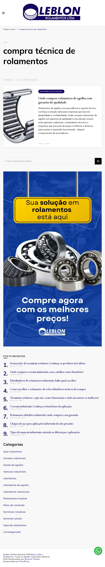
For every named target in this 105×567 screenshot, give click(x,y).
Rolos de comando (13, 505)
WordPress (24, 561)
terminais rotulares (14, 511)
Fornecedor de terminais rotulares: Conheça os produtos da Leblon (47, 363)
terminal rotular (12, 518)
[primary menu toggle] (3, 13)
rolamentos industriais (16, 491)
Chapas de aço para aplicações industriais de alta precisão (41, 423)
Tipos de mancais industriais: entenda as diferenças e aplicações (45, 432)
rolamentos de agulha (51, 91)
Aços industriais (12, 451)
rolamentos (9, 478)
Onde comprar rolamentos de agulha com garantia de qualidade (65, 100)
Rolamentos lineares (15, 498)
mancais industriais (14, 471)
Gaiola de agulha (13, 465)
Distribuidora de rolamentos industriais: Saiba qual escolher (43, 380)
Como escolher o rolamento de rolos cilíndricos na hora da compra (48, 389)
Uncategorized (12, 532)
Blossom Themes (32, 559)
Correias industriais (14, 458)
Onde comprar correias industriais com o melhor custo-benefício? (47, 372)
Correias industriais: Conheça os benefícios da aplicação (41, 406)
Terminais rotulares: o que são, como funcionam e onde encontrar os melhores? (54, 398)
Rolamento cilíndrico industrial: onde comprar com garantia (44, 415)
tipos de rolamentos (14, 525)
